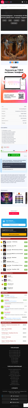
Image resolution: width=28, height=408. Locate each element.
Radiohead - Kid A (10, 261)
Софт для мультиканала (15, 384)
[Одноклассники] (12, 62)
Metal (23, 20)
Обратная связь (15, 402)
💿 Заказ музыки (7, 307)
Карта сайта (15, 399)
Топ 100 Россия (15, 362)
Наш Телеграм (15, 396)
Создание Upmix (14, 381)
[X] (16, 62)
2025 (10, 20)
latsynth (9, 276)
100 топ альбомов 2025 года (14, 352)
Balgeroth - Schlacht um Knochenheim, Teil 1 (11, 324)
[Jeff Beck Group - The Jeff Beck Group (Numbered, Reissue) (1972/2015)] (19, 198)
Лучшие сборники (14, 359)
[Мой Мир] (17, 62)
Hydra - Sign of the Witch (7, 328)
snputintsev (6, 300)
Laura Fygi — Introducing (12, 241)
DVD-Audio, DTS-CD (15, 377)
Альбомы (16, 20)
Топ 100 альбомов (14, 358)
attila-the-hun (10, 283)
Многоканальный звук (14, 378)
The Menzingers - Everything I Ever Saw (10, 332)
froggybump (10, 287)
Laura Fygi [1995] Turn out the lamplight (15, 253)
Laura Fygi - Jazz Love (11, 245)
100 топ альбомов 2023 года (14, 355)
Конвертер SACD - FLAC (14, 374)
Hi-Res (6, 6)
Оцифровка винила (14, 383)
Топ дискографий (14, 361)
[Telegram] (14, 62)
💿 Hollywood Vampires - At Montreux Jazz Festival (12, 318)
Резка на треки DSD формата (14, 375)
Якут (5, 317)
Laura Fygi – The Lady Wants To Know (14, 265)
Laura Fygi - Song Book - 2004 (13, 269)
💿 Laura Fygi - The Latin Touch (9, 296)
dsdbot (7, 147)
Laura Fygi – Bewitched (11, 257)
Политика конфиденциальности (14, 369)
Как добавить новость (14, 371)
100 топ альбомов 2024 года (14, 353)
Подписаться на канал (14, 224)
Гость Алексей (7, 312)
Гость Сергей (7, 306)
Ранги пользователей (14, 372)
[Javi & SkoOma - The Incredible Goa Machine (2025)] (7, 198)
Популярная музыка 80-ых (15, 356)
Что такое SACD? (14, 380)
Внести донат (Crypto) (14, 234)
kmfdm (8, 279)
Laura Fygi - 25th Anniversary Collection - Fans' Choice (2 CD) (15, 249)
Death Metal (14, 23)
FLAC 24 (7, 2)
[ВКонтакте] (10, 62)
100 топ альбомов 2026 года (14, 350)
